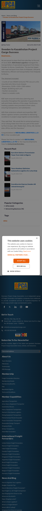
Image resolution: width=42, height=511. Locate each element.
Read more (27, 251)
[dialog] (21, 255)
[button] (21, 255)
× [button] (37, 238)
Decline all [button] (21, 266)
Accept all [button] (21, 261)
